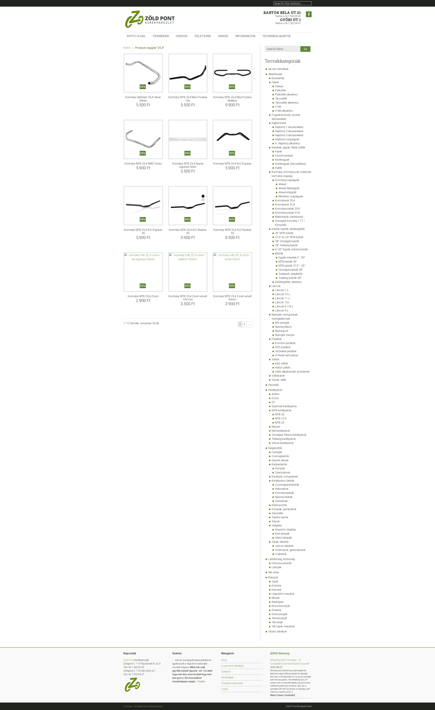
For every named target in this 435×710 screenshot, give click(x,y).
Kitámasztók (279, 505)
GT (273, 402)
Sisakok (276, 610)
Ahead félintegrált (289, 188)
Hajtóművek (279, 123)
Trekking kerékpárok (284, 439)
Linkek (224, 689)
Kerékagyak (282, 159)
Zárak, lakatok (280, 541)
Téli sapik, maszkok (283, 626)
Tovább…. (202, 681)
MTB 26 (279, 414)
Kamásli (276, 589)
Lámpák (276, 567)
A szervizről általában (232, 665)
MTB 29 (279, 422)
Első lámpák (282, 533)
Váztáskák (281, 501)
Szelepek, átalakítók (290, 273)
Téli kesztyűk (279, 618)
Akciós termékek (278, 69)
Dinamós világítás (285, 529)
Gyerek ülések (280, 460)
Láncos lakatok (284, 545)
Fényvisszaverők (282, 563)
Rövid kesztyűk (281, 606)
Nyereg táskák (283, 497)
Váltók (275, 359)
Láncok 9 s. (282, 310)
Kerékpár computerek (285, 476)
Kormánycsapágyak (287, 180)
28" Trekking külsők (286, 245)
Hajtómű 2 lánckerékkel (289, 131)
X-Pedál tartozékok (286, 355)
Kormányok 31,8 (285, 204)
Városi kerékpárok (283, 443)
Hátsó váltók (282, 367)
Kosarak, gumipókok (284, 509)
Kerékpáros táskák (283, 480)
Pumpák (280, 468)
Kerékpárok (275, 390)
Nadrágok (278, 602)
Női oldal (273, 572)
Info (142, 86)
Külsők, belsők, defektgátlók (288, 229)
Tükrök (276, 521)
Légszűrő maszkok (283, 593)
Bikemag (284, 653)
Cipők (275, 581)
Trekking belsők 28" (290, 278)
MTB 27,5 (280, 418)
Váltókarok (278, 375)
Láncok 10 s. (282, 294)
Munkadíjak (227, 677)
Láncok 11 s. (282, 298)
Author (276, 394)
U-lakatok (280, 554)
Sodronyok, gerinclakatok (290, 550)
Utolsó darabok (277, 631)
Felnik (278, 151)
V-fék (278, 106)
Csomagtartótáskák (287, 484)
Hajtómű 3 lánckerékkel (289, 135)
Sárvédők (277, 513)
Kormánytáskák (284, 493)
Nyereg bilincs (283, 326)
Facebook (309, 14)
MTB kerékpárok (281, 410)
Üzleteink (226, 671)
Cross (275, 398)
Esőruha (276, 585)
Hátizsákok (281, 488)
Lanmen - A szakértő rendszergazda (143, 706)
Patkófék (280, 90)
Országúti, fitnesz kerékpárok (289, 434)
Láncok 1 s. (282, 290)
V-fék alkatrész (284, 110)
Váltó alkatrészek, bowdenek (292, 371)
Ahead (282, 184)
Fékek (275, 82)
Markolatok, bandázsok (289, 216)
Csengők (277, 452)
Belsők (279, 253)
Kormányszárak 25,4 (287, 208)
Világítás (277, 525)
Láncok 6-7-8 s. (284, 306)
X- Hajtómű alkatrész (287, 143)
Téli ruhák (277, 622)
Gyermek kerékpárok (284, 406)
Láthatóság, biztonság (281, 559)
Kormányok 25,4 (285, 200)
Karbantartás (279, 464)
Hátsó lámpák (283, 537)
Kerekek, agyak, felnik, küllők (288, 147)
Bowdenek (278, 78)
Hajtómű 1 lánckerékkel (289, 127)
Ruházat (273, 577)
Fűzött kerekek (284, 155)
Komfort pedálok (285, 343)
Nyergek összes (284, 335)
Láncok (276, 286)
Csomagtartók (280, 456)
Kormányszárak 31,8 (287, 212)
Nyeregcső (281, 330)
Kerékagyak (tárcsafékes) (290, 163)
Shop (224, 660)
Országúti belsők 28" (291, 269)
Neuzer (276, 426)
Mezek (276, 597)
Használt (273, 385)
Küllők (278, 167)
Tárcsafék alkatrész (287, 102)
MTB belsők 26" (288, 261)
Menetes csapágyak (291, 196)
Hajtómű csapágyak (287, 139)
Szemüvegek (279, 614)
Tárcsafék (281, 98)
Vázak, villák (279, 379)
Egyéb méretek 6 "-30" (292, 257)
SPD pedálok (283, 347)
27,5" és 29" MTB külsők (289, 237)
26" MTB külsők (284, 233)
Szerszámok (282, 472)
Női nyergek (282, 322)
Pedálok (277, 339)
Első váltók (281, 363)
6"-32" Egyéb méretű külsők (291, 249)
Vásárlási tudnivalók (232, 683)
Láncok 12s (282, 302)
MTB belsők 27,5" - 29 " (292, 265)
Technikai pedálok (286, 351)
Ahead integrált (287, 192)
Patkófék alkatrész (286, 94)
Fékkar (279, 86)
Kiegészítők (275, 448)
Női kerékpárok (281, 430)
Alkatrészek (275, 74)
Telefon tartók (280, 517)
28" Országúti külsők (287, 241)
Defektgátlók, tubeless (288, 282)
